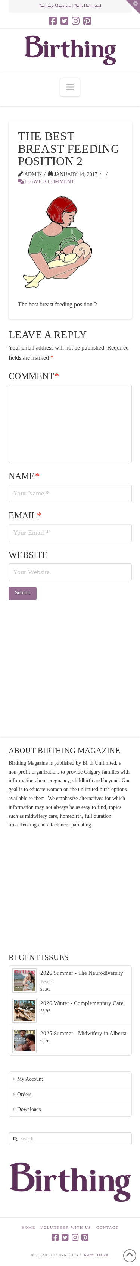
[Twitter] (64, 20)
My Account (30, 1079)
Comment (34, 376)
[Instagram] (76, 20)
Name (24, 476)
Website (28, 555)
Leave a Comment (49, 181)
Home (28, 1227)
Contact (107, 1227)
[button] (70, 87)
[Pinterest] (87, 20)
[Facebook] (53, 20)
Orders (24, 1094)
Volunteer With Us (65, 1227)
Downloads (29, 1109)
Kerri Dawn (96, 1255)
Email (25, 515)
